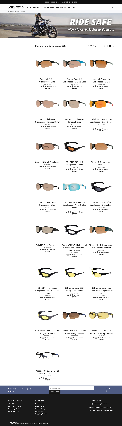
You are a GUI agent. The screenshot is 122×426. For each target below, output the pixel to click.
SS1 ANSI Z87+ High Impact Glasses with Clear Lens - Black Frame (74, 248)
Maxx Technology (14, 406)
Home (10, 11)
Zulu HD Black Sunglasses (47, 245)
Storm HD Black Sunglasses (47, 162)
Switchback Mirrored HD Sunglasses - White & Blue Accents (74, 205)
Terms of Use (40, 404)
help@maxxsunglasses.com (99, 404)
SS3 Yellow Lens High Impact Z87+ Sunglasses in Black (101, 290)
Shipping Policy (41, 414)
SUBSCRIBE (55, 392)
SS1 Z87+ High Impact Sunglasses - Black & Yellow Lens (47, 290)
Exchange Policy (14, 409)
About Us (11, 404)
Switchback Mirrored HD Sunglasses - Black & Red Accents (101, 122)
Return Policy (40, 409)
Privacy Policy (13, 411)
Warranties (39, 411)
